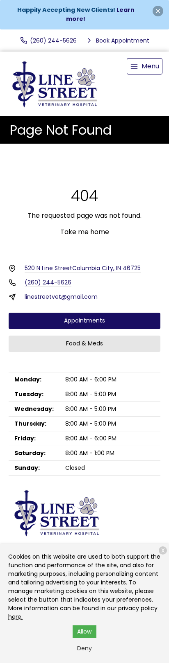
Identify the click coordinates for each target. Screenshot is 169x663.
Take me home (84, 232)
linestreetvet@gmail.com (61, 297)
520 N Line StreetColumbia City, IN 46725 (83, 268)
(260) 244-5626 (48, 282)
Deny (84, 648)
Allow (84, 631)
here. (15, 617)
